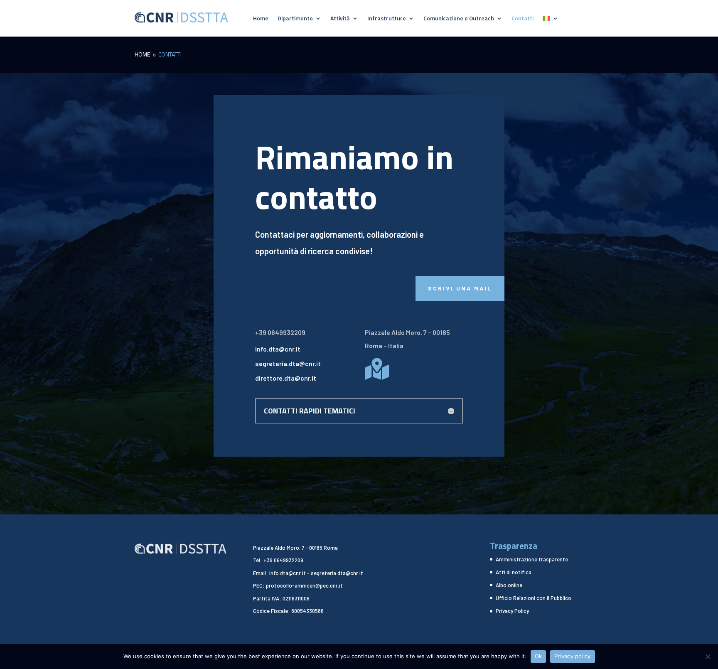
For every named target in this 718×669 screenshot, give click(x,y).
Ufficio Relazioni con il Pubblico (533, 598)
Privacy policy (572, 656)
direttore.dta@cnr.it (285, 378)
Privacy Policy (512, 611)
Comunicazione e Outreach (458, 18)
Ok (538, 656)
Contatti (522, 18)
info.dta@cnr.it (277, 349)
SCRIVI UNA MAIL (460, 288)
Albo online (509, 585)
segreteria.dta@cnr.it (288, 363)
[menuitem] (550, 20)
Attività (340, 18)
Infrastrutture (386, 18)
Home (260, 18)
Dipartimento (295, 18)
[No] (707, 656)
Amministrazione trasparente (532, 559)
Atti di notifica (513, 572)
